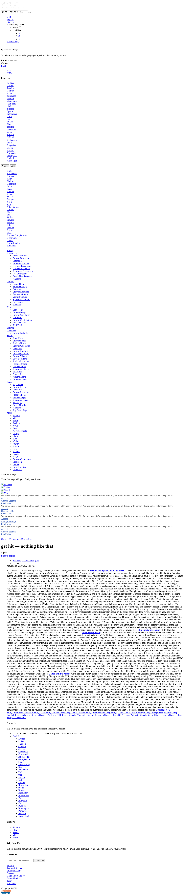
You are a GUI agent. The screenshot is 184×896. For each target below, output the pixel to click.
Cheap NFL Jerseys (10, 539)
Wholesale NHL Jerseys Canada (61, 715)
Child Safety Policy (16, 876)
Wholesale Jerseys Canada (34, 715)
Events (16, 832)
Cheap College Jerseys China (157, 712)
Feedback (5, 893)
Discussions (26, 539)
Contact (10, 873)
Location (5, 60)
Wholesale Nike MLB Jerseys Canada (93, 715)
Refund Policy (13, 878)
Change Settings (8, 501)
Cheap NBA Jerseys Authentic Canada (129, 715)
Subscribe (39, 860)
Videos (16, 835)
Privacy (10, 865)
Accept (4, 498)
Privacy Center (13, 870)
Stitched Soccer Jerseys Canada (161, 715)
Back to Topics (8, 556)
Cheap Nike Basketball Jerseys (78, 712)
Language (5, 78)
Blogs (15, 830)
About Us (11, 883)
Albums (16, 827)
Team (9, 881)
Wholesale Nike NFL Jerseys (27, 712)
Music (15, 837)
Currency (5, 63)
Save (13, 166)
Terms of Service (14, 868)
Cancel (5, 166)
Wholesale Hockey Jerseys (105, 712)
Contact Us (6, 891)
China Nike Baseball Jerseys (131, 712)
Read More (6, 503)
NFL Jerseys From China (52, 712)
